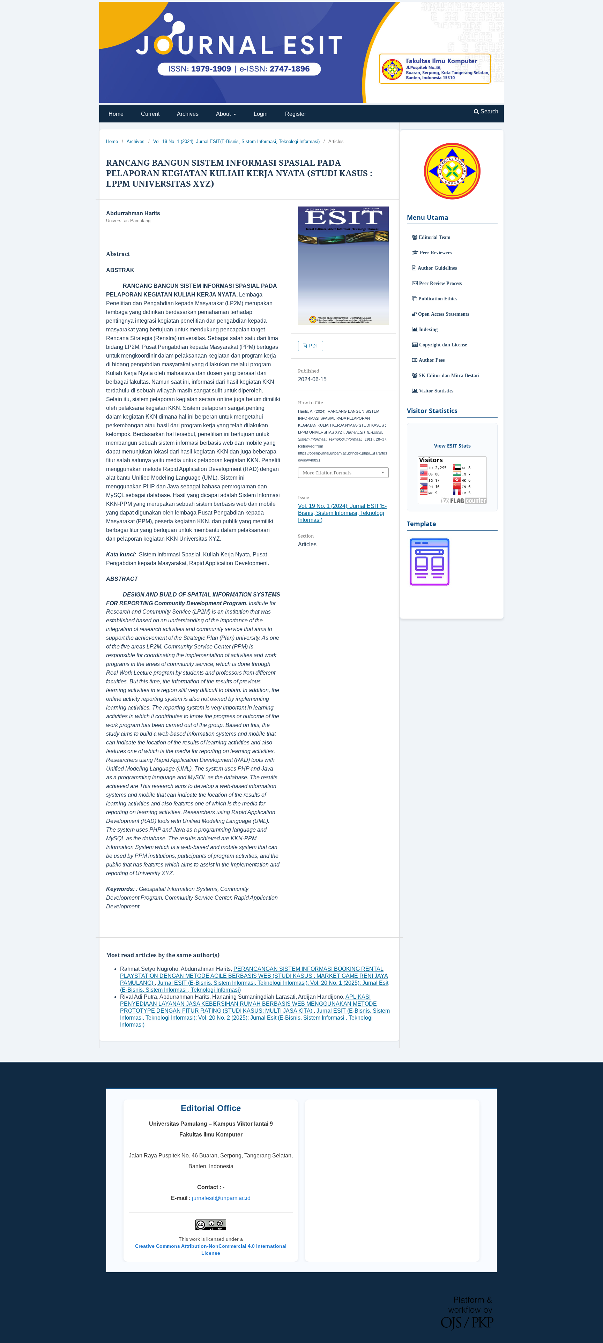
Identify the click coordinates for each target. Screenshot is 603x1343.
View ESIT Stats (452, 445)
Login (261, 114)
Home (116, 114)
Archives (188, 114)
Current (150, 114)
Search (488, 111)
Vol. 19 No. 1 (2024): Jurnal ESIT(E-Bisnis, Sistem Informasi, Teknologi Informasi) (236, 141)
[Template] (429, 586)
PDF (313, 345)
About (224, 114)
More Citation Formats (327, 473)
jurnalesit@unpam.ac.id (221, 1198)
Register (295, 114)
